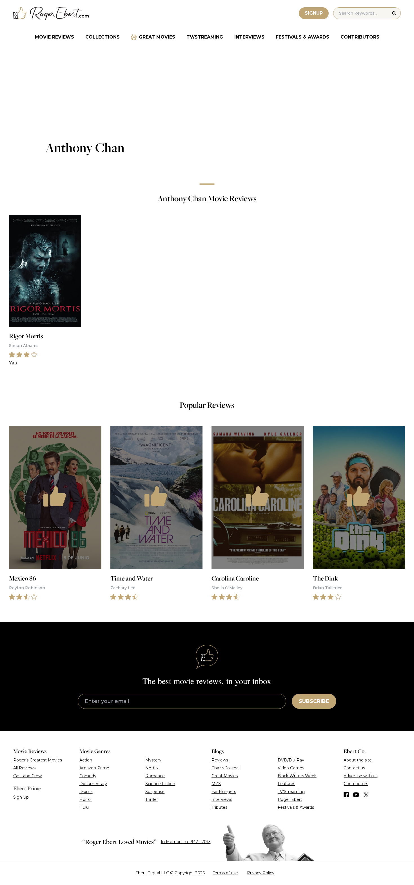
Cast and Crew (27, 775)
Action (85, 760)
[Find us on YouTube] (356, 794)
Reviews (220, 760)
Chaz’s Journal (225, 767)
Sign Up (21, 797)
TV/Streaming (204, 37)
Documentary (93, 783)
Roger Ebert (290, 799)
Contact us (354, 767)
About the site (358, 760)
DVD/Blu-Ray (291, 760)
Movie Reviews (54, 37)
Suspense (154, 791)
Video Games (291, 767)
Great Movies (157, 37)
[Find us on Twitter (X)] (366, 794)
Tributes (219, 807)
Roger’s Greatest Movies (37, 760)
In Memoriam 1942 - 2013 (186, 841)
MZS (216, 783)
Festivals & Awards (302, 37)
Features (286, 783)
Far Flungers (224, 791)
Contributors (359, 37)
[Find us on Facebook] (346, 794)
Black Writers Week (297, 775)
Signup (314, 13)
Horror (85, 799)
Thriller (151, 799)
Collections (102, 37)
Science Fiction (160, 783)
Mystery (153, 760)
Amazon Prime (94, 767)
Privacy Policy (260, 872)
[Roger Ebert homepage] (51, 13)
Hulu (84, 807)
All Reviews (24, 767)
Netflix (151, 767)
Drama (86, 791)
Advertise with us (360, 775)
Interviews (249, 37)
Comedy (87, 775)
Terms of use (225, 872)
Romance (155, 775)
